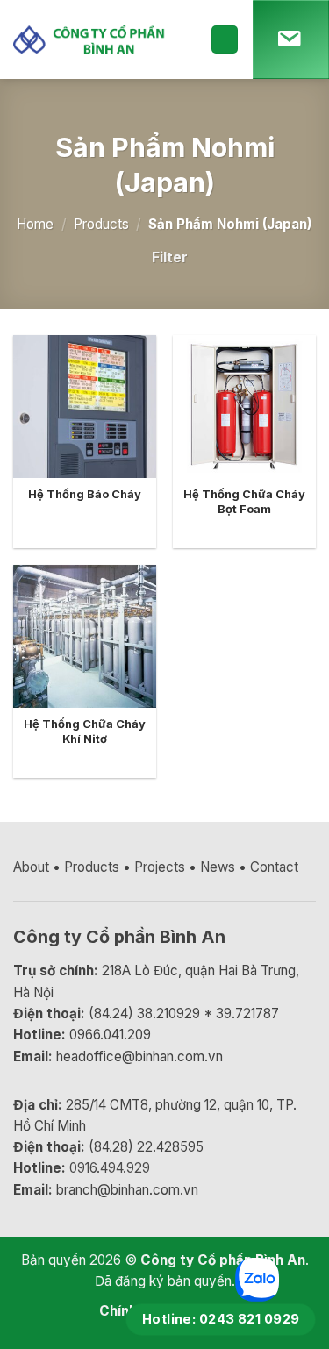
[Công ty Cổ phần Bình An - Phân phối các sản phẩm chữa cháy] (98, 40)
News (217, 867)
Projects (159, 867)
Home (35, 224)
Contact (274, 867)
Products (101, 224)
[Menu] (224, 39)
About (31, 867)
